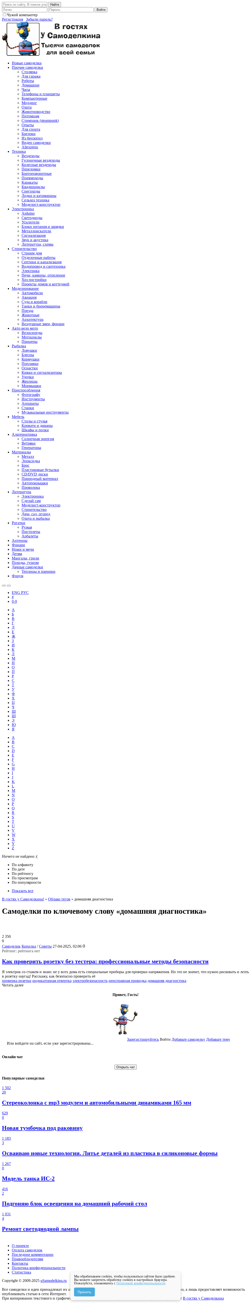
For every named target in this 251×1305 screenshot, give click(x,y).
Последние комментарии (32, 1254)
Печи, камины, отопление (43, 275)
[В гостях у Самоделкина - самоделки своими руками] (51, 55)
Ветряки (29, 443)
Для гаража (31, 76)
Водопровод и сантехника (43, 266)
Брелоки (29, 134)
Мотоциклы (32, 337)
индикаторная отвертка (52, 981)
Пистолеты (31, 532)
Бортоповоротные (37, 173)
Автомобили (32, 293)
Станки (28, 408)
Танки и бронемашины (41, 306)
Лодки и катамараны (39, 196)
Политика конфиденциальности (38, 1268)
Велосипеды (32, 333)
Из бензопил (32, 138)
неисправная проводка (128, 981)
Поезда (27, 311)
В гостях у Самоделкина (203, 1298)
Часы (26, 89)
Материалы (21, 452)
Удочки (28, 377)
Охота (27, 107)
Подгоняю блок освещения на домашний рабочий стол (74, 1203)
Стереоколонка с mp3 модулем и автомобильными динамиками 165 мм (96, 1102)
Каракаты (30, 182)
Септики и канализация (42, 262)
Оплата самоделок (27, 1250)
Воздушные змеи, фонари (43, 324)
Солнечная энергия (38, 439)
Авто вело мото (25, 328)
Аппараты (30, 403)
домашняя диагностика (167, 981)
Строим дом (32, 253)
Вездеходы (30, 156)
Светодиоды (32, 218)
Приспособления (26, 390)
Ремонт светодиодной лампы (40, 1229)
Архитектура (32, 319)
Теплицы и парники (38, 571)
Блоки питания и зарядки (43, 227)
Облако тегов (59, 899)
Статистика (21, 1272)
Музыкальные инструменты (45, 412)
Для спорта (31, 129)
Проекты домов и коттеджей (45, 284)
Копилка (29, 946)
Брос (25, 465)
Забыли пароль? (39, 19)
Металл (28, 456)
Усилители (30, 222)
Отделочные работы (38, 257)
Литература (21, 492)
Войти (101, 10)
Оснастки (30, 368)
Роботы (28, 81)
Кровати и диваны (37, 425)
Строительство (24, 249)
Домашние (30, 85)
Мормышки (31, 386)
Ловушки (29, 350)
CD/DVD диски (35, 474)
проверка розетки (16, 981)
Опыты (28, 125)
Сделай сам (31, 501)
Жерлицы (30, 381)
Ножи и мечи (23, 549)
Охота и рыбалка (36, 518)
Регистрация (12, 19)
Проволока (31, 487)
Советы (45, 946)
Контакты (20, 1263)
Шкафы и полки (35, 430)
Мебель (18, 417)
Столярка (29, 72)
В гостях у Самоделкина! (23, 899)
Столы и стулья (34, 421)
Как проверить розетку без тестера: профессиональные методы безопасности (105, 961)
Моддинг (29, 103)
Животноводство (36, 112)
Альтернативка (24, 434)
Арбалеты (30, 536)
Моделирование (25, 288)
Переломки (31, 169)
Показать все (22, 891)
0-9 (14, 601)
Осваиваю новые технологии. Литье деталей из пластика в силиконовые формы (110, 1153)
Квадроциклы (33, 187)
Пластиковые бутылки (40, 470)
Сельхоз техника (35, 200)
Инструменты (33, 399)
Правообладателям (27, 1259)
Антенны (19, 540)
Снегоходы (31, 191)
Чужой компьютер (22, 15)
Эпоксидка (31, 461)
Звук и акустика (35, 240)
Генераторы (31, 448)
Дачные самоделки (27, 567)
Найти (54, 4)
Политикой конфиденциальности (140, 1283)
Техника (19, 151)
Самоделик (11, 946)
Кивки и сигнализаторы (42, 372)
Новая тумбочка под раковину (42, 1128)
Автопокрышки (35, 483)
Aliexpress (30, 147)
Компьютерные (34, 98)
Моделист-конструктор (41, 204)
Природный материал (40, 479)
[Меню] (9, 585)
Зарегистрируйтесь (143, 1039)
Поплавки (30, 364)
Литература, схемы (37, 244)
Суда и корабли (34, 302)
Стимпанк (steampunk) (40, 120)
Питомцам (30, 116)
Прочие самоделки (27, 67)
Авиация (29, 297)
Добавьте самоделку (188, 1039)
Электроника (23, 209)
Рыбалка (19, 346)
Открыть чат (125, 1067)
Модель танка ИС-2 (28, 1178)
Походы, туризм (25, 563)
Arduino (28, 213)
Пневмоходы (32, 178)
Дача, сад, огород (36, 514)
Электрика (30, 271)
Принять (84, 1292)
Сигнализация (34, 235)
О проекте (20, 1246)
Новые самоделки (27, 63)
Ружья (27, 527)
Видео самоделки (36, 142)
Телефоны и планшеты (41, 94)
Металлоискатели (36, 231)
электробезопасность (90, 981)
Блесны (28, 355)
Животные (30, 315)
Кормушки (30, 359)
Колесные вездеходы (39, 165)
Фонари (18, 545)
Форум (17, 576)
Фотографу (31, 395)
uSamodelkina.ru (53, 1280)
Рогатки (18, 523)
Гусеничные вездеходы (41, 160)
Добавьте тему (218, 1039)
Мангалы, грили (25, 558)
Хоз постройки (34, 280)
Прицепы (30, 341)
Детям (17, 554)
